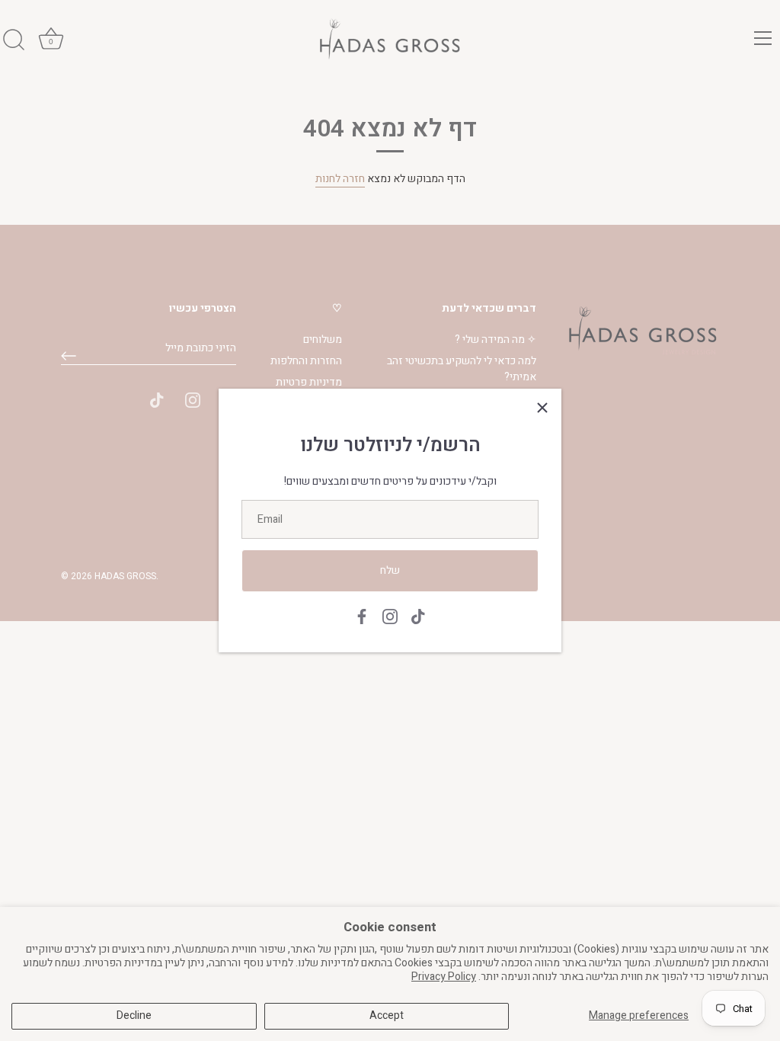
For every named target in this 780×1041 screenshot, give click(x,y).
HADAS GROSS (125, 576)
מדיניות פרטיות (309, 382)
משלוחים (322, 340)
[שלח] (68, 356)
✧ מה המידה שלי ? (495, 340)
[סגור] (542, 407)
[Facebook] (361, 616)
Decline (134, 1015)
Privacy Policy (443, 977)
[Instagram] (390, 616)
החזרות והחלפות (306, 361)
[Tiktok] (418, 616)
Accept (386, 1015)
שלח (390, 570)
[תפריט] (763, 38)
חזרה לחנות (340, 179)
